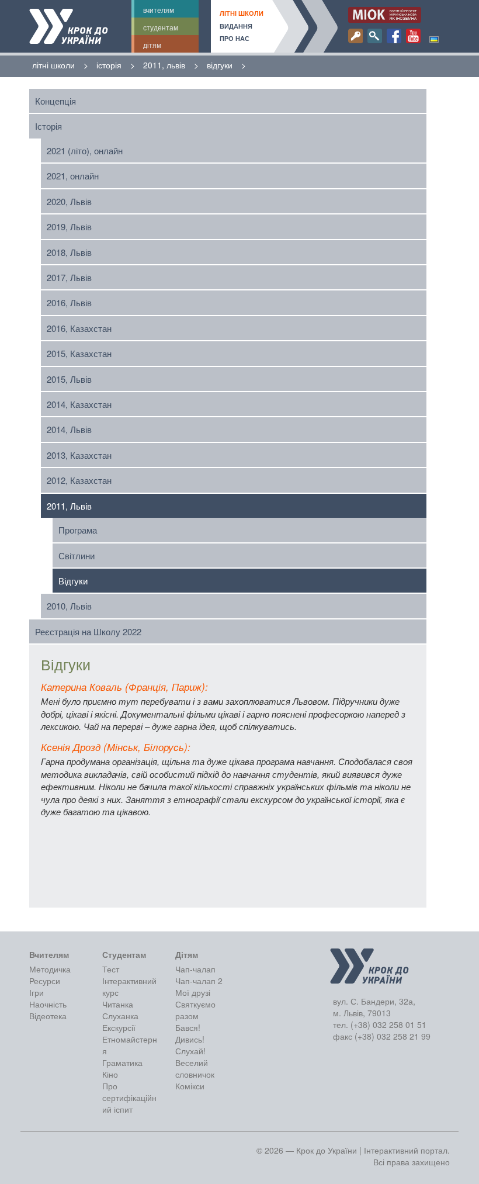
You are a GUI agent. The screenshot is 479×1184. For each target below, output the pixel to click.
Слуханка (120, 1016)
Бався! (187, 1027)
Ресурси (44, 980)
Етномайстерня (129, 1045)
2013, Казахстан (79, 455)
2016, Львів (69, 302)
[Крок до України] (68, 26)
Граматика (122, 1062)
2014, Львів (69, 429)
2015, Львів (69, 379)
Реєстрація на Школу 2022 (88, 631)
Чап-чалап (195, 969)
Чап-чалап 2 (199, 980)
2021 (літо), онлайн (85, 150)
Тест (110, 969)
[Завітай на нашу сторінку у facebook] (394, 36)
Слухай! (190, 1051)
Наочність (48, 1004)
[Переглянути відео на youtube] (413, 36)
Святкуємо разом (195, 1010)
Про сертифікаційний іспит (129, 1097)
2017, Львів (69, 277)
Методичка (50, 969)
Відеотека (48, 1016)
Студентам (160, 27)
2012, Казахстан (79, 480)
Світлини (76, 555)
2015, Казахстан (79, 353)
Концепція (55, 101)
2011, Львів (69, 506)
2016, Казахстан (79, 328)
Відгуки (73, 580)
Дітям (152, 45)
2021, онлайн (73, 175)
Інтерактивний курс (129, 986)
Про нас (234, 38)
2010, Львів (69, 606)
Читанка (117, 1004)
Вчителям (158, 10)
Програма (77, 530)
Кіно (110, 1074)
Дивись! (189, 1039)
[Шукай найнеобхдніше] (374, 36)
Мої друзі (192, 992)
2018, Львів (69, 252)
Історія (48, 126)
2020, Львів (69, 201)
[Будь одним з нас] (355, 36)
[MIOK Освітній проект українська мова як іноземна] (384, 15)
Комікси (189, 1086)
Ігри (36, 992)
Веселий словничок (194, 1068)
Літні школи (241, 13)
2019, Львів (69, 226)
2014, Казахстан (79, 404)
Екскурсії (119, 1027)
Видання (236, 26)
